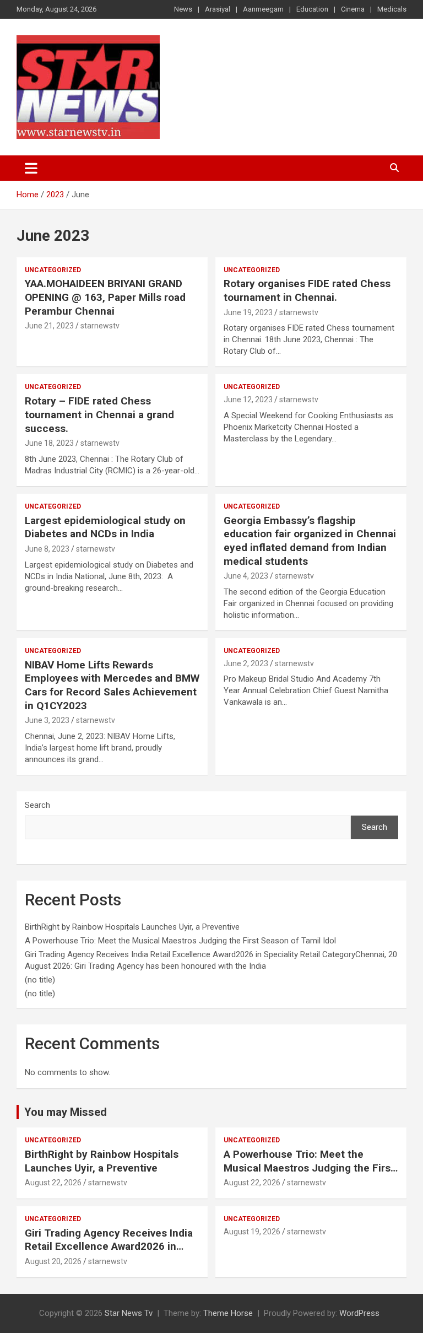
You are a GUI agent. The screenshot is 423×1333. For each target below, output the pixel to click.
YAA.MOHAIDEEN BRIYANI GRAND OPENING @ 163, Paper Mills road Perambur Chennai (105, 297)
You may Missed (65, 1112)
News (183, 9)
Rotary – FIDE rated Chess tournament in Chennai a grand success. (99, 414)
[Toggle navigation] (31, 168)
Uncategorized (53, 270)
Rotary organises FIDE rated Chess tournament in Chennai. (307, 290)
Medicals (391, 9)
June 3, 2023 (47, 720)
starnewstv (100, 325)
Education (312, 9)
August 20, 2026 (53, 1261)
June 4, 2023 (246, 575)
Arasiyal (217, 9)
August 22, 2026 (53, 1182)
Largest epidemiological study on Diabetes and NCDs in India (105, 527)
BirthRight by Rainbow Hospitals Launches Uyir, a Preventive (133, 927)
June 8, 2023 (47, 548)
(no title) (40, 980)
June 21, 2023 (49, 325)
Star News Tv (129, 1313)
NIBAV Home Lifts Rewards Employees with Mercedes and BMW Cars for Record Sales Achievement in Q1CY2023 (112, 685)
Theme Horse (228, 1313)
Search (37, 805)
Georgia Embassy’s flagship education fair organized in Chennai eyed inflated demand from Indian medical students (310, 541)
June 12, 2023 (248, 399)
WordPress (359, 1313)
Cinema (353, 9)
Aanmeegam (263, 9)
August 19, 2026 (252, 1231)
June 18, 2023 (49, 443)
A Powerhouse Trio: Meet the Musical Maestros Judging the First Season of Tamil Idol (180, 941)
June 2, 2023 (246, 663)
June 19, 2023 (248, 312)
